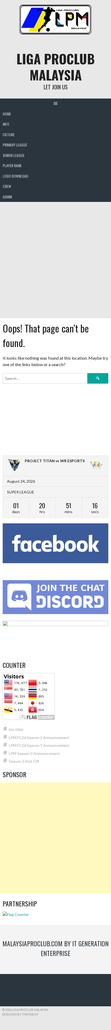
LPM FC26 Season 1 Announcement (39, 745)
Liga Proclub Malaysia (55, 66)
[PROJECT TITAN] (14, 466)
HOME (7, 114)
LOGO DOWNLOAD (15, 176)
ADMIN (7, 196)
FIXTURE (9, 134)
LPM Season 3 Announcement (34, 753)
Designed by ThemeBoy (20, 1014)
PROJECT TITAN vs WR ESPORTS (55, 460)
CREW (7, 186)
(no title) (16, 729)
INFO (6, 124)
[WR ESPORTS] (96, 466)
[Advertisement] (55, 260)
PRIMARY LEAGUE (15, 145)
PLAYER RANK (12, 165)
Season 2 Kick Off (24, 761)
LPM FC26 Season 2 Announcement (39, 737)
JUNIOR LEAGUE (14, 155)
